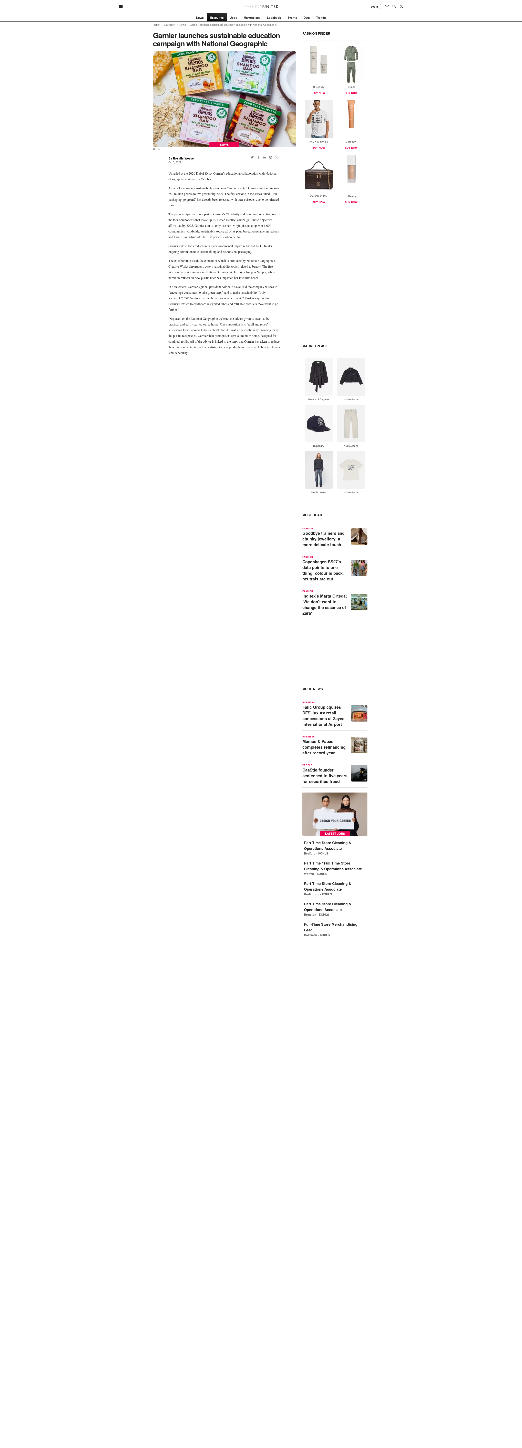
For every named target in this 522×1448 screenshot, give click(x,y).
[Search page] (394, 6)
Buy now (318, 93)
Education (169, 24)
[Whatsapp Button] (277, 157)
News (182, 24)
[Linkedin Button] (264, 157)
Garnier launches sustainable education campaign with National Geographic (233, 24)
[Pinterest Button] (271, 157)
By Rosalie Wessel (181, 158)
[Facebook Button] (258, 157)
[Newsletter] (387, 6)
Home (156, 24)
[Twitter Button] (252, 157)
